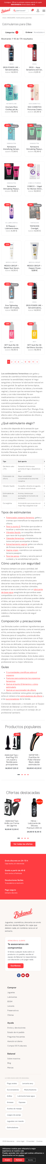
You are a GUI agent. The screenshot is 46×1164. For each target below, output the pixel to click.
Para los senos (12, 556)
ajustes (21, 1155)
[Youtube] (23, 975)
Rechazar (19, 1160)
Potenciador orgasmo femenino (20, 517)
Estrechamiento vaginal (16, 544)
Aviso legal (20, 1141)
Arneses (10, 1102)
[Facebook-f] (19, 975)
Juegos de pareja (14, 1115)
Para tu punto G (13, 526)
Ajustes (30, 1160)
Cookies (39, 1141)
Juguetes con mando (15, 1121)
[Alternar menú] (43, 10)
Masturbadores (30, 1090)
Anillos (9, 1096)
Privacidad (30, 1141)
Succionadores (13, 1090)
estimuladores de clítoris (31, 696)
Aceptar (7, 1160)
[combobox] (21, 11)
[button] (18, 774)
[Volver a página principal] (5, 10)
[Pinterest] (27, 975)
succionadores (12, 699)
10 (29, 362)
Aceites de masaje (14, 1108)
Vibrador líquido (13, 532)
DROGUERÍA (11, 18)
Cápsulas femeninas (15, 538)
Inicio (4, 18)
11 (33, 362)
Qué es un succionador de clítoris (21, 690)
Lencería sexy (27, 1083)
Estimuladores (12, 1127)
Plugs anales (12, 1083)
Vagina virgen (12, 550)
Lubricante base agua (26, 1096)
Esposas (22, 1102)
